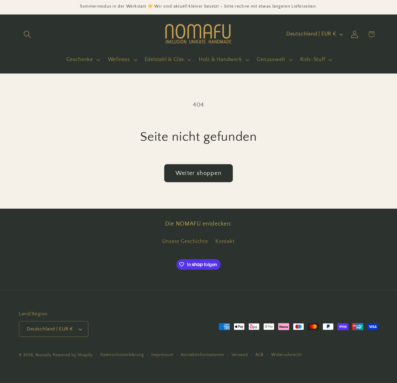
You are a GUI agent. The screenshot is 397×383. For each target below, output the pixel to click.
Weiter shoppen (198, 173)
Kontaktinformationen (202, 354)
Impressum (162, 354)
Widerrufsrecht (286, 354)
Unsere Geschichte (185, 241)
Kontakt (225, 241)
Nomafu (43, 355)
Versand (240, 354)
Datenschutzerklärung (122, 354)
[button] (27, 34)
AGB (259, 354)
